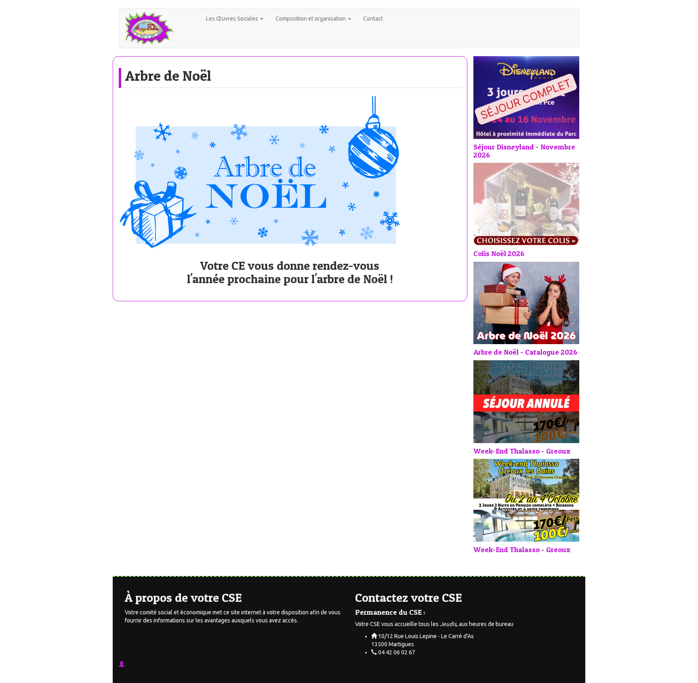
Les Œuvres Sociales (232, 18)
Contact (373, 18)
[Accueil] (162, 28)
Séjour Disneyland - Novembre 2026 (524, 151)
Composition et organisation (311, 18)
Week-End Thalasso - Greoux (521, 451)
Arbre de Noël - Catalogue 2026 (525, 352)
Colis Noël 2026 (498, 253)
